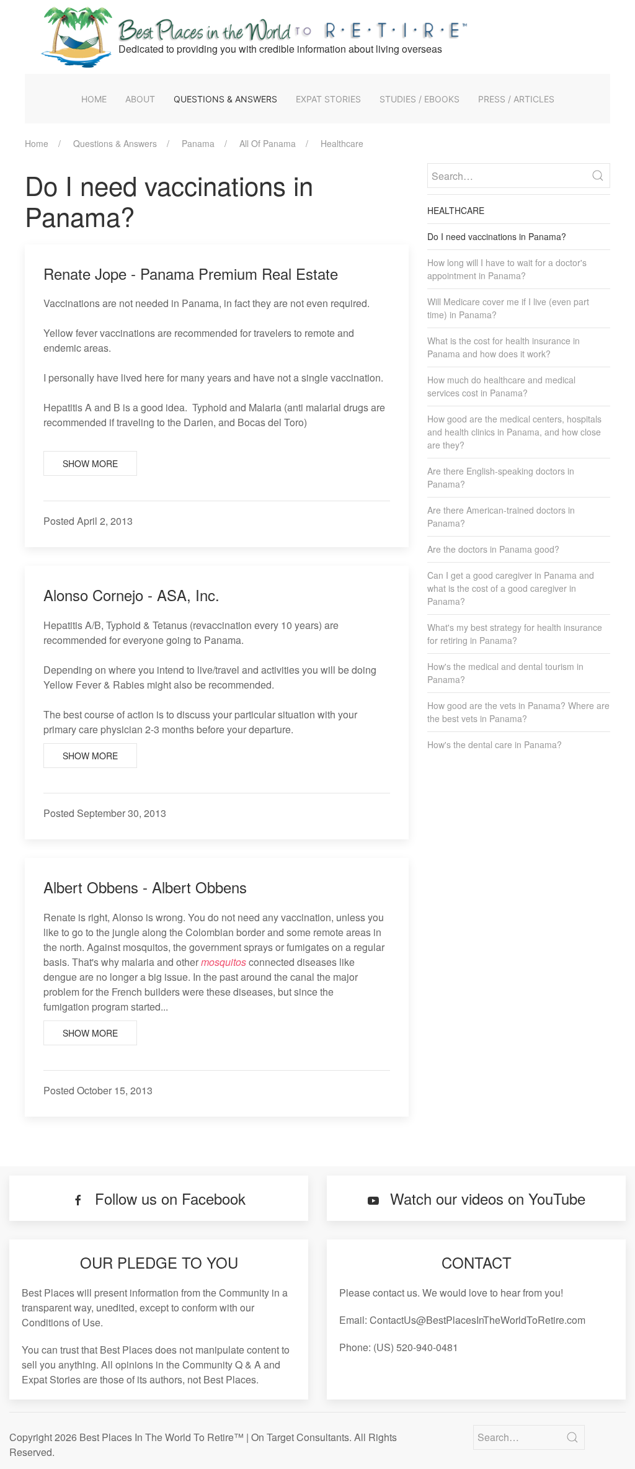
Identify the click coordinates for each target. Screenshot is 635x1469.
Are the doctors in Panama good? (493, 549)
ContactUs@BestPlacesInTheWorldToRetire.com (477, 1320)
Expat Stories (328, 99)
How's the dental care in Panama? (494, 744)
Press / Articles (516, 99)
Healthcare (342, 143)
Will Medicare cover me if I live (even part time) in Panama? (508, 308)
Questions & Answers (225, 99)
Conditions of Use (61, 1322)
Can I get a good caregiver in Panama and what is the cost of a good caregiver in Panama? (510, 588)
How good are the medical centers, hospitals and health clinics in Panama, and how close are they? (514, 432)
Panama (198, 143)
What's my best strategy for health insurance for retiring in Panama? (514, 633)
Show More (90, 463)
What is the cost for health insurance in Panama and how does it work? (503, 347)
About (140, 99)
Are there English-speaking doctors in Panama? (500, 477)
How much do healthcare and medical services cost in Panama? (501, 386)
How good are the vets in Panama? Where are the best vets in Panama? (518, 712)
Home (94, 99)
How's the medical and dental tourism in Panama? (505, 672)
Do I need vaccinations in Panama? (496, 236)
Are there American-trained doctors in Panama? (501, 516)
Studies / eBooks (420, 99)
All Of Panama (267, 143)
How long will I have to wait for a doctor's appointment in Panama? (507, 269)
